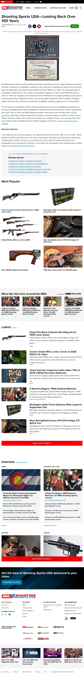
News (28, 8)
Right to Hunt (17, 500)
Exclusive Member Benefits (73, 608)
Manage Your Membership (73, 613)
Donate (28, 2)
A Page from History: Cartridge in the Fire (25, 161)
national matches (54, 500)
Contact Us (5, 605)
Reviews (5, 533)
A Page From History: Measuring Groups (25, 166)
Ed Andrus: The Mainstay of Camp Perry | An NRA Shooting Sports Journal (51, 312)
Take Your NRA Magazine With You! (10, 661)
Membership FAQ (70, 611)
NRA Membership (70, 605)
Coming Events (40, 8)
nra (46, 500)
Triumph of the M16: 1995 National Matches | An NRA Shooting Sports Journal (73, 311)
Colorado (6, 500)
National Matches (58, 8)
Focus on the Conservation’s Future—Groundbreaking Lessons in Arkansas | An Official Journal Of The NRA (20, 518)
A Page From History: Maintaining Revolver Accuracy (30, 169)
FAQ (45, 672)
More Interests (21, 462)
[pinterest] (39, 25)
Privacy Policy (5, 672)
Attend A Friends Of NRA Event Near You (73, 661)
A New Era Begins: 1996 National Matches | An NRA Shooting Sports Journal (10, 311)
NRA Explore (48, 610)
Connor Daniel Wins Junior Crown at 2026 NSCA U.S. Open (53, 353)
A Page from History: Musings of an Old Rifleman (28, 163)
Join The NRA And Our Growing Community (30, 662)
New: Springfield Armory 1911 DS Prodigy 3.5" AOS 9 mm (55, 422)
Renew (22, 2)
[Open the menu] (76, 7)
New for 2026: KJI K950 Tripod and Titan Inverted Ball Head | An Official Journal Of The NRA (19, 505)
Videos (46, 533)
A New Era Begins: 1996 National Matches (53, 388)
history (18, 154)
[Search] (80, 8)
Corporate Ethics (26, 672)
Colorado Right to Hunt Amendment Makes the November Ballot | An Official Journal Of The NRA (20, 495)
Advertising (5, 608)
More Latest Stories (50, 443)
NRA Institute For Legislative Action (52, 606)
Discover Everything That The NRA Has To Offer (52, 662)
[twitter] (34, 25)
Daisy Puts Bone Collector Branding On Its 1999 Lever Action (53, 333)
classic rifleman (41, 154)
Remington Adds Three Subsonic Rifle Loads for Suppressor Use (56, 406)
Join (17, 2)
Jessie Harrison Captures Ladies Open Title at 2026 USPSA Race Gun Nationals (55, 371)
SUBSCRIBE (12, 582)
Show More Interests (50, 559)
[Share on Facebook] (29, 25)
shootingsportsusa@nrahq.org (22, 145)
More (13, 328)
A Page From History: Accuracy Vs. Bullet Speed (28, 172)
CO (11, 500)
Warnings (37, 672)
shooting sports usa (29, 154)
